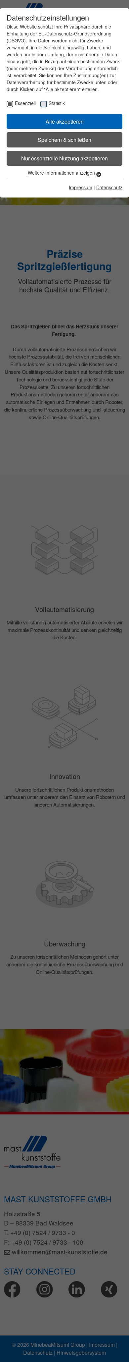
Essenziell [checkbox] (25, 103)
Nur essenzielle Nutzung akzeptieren (64, 158)
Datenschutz (109, 187)
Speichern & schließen (64, 139)
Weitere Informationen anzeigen (62, 172)
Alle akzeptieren (65, 121)
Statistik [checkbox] (57, 103)
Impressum (80, 187)
